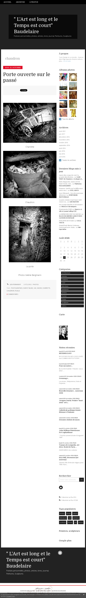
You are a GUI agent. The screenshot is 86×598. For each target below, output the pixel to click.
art (75, 522)
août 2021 (62, 131)
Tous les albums (68, 119)
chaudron (10, 291)
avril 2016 (62, 157)
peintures (65, 289)
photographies (17, 288)
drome (70, 522)
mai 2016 (62, 154)
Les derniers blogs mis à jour (27, 590)
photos (36, 284)
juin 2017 (62, 134)
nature (75, 513)
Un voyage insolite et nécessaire (71, 204)
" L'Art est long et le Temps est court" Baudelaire (36, 25)
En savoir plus (10, 596)
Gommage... (64, 378)
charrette (46, 288)
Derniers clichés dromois (69, 420)
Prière (64, 299)
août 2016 (62, 148)
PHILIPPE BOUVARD (66, 221)
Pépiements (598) (65, 209)
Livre (63, 283)
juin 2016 (62, 151)
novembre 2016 (64, 140)
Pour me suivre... (66, 366)
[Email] (61, 487)
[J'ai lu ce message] (84, 594)
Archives (20, 2)
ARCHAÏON (74, 202)
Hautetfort (48, 588)
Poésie (64, 296)
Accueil (7, 2)
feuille (17, 291)
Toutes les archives (69, 160)
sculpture (65, 302)
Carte (62, 314)
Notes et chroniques (68, 206)
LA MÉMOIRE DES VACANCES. (70, 214)
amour (81, 522)
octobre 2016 (63, 143)
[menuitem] (9, 2)
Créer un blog (39, 588)
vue (35, 288)
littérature (63, 518)
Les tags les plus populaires (59, 590)
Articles (64, 276)
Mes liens (65, 286)
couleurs (63, 522)
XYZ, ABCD (74, 190)
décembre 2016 (64, 137)
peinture (76, 518)
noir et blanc (28, 288)
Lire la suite (67, 61)
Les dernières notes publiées (43, 590)
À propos (33, 2)
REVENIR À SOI (65, 353)
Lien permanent (15, 284)
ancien (39, 288)
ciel (70, 518)
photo (69, 513)
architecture (66, 273)
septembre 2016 (64, 145)
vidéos (64, 306)
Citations (65, 279)
